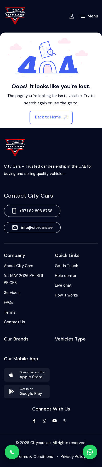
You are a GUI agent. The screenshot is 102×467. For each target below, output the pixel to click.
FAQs (8, 302)
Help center (65, 275)
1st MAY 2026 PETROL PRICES (24, 279)
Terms (9, 312)
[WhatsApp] (90, 452)
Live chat (63, 285)
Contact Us (14, 322)
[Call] (12, 452)
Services (12, 292)
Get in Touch (66, 265)
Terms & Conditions (35, 456)
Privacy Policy (73, 456)
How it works (66, 295)
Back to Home (48, 117)
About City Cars (18, 265)
